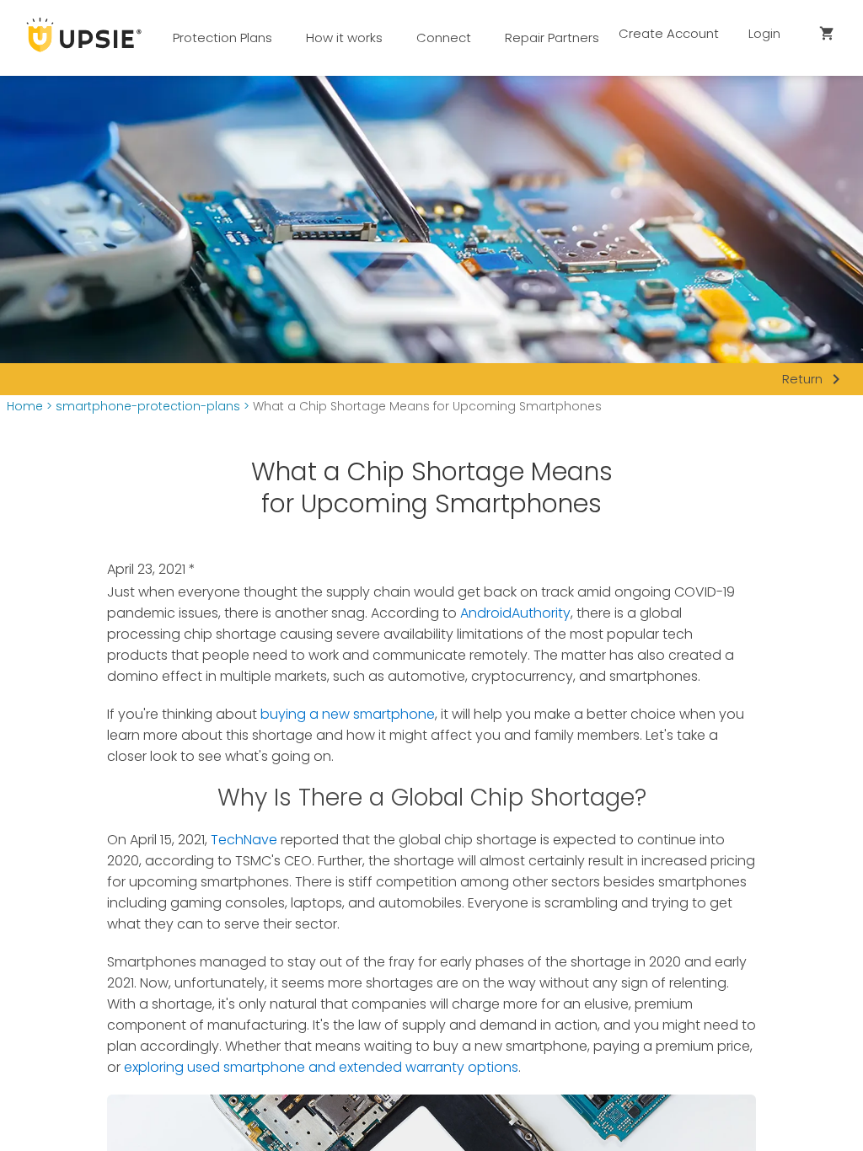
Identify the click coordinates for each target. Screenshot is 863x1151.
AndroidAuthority (515, 613)
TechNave (244, 839)
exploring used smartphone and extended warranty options (321, 1067)
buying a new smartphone (347, 714)
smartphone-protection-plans (148, 406)
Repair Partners (552, 37)
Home (25, 406)
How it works (344, 37)
